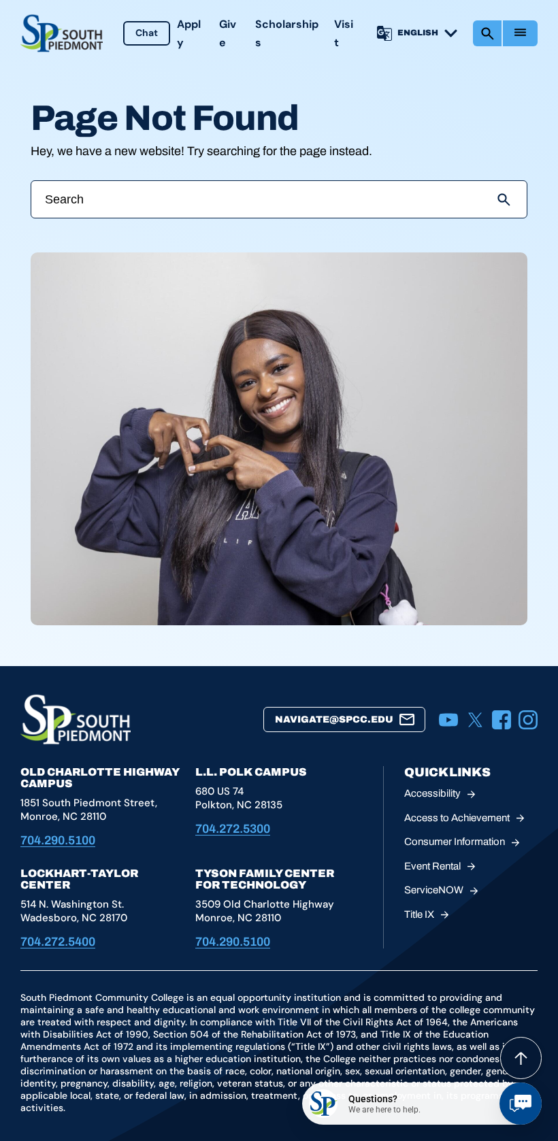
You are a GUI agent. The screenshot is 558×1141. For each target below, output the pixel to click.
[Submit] (503, 199)
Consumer (454, 841)
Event (432, 866)
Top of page (521, 1058)
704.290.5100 (57, 840)
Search (487, 33)
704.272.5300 (232, 829)
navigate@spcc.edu (334, 719)
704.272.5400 (57, 941)
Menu (520, 33)
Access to (457, 817)
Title (419, 914)
